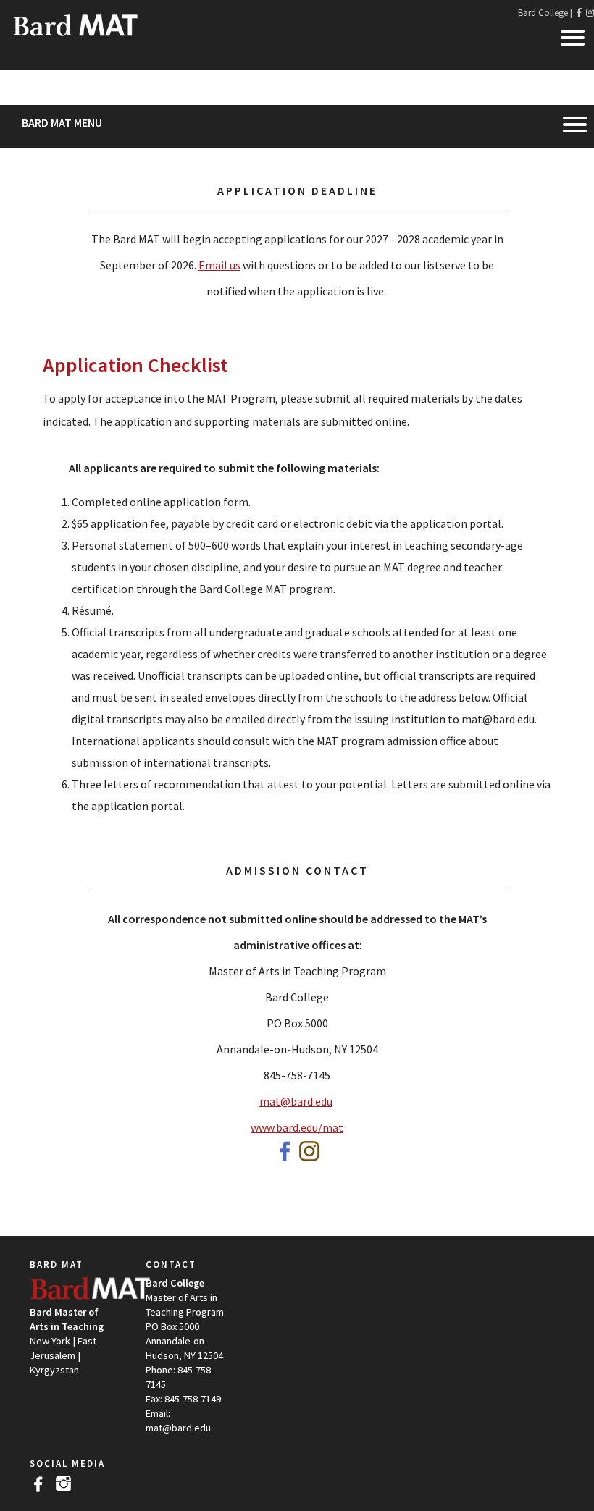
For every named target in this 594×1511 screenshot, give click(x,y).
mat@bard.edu (295, 1101)
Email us (219, 265)
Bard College (543, 12)
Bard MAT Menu (62, 122)
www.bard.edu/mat (297, 1127)
